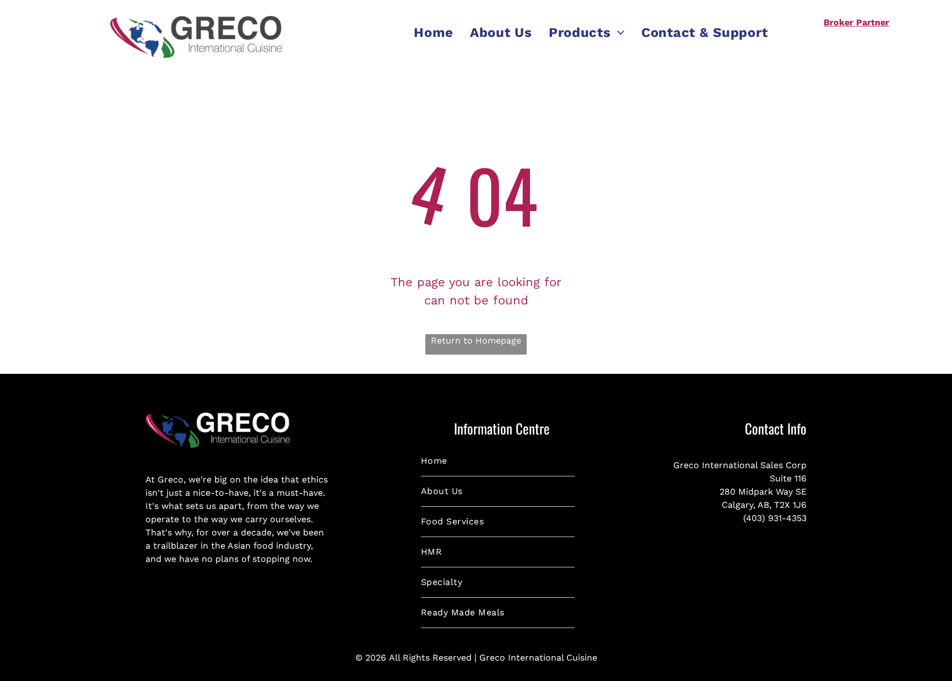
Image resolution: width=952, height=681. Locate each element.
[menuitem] (433, 32)
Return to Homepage (476, 340)
